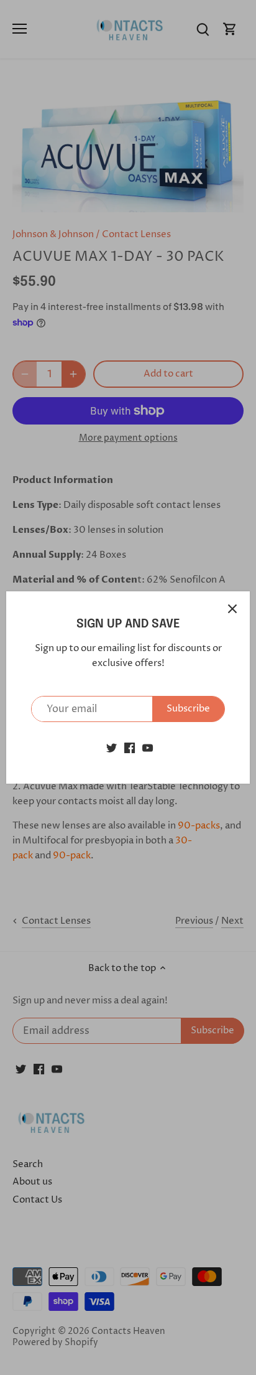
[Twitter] (111, 747)
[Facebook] (129, 747)
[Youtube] (147, 747)
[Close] (232, 608)
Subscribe (188, 708)
